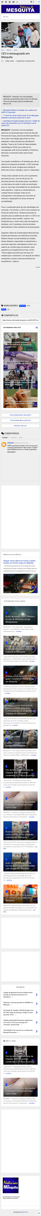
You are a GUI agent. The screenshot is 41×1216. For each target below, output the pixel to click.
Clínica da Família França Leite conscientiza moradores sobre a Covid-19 (18, 363)
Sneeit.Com (24, 1212)
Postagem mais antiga (20, 420)
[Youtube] (13, 2)
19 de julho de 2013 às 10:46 (21, 443)
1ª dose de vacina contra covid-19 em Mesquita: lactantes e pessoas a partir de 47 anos (20, 117)
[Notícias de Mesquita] (20, 12)
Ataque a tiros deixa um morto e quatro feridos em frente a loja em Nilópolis (19, 562)
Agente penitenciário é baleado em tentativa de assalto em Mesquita (19, 898)
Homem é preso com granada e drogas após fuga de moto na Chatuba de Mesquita (20, 649)
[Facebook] (6, 2)
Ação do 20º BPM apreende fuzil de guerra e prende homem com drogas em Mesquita (20, 866)
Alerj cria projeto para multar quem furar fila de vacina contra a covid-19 (19, 402)
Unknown (10, 443)
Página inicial (20, 426)
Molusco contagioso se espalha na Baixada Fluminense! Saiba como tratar (20, 805)
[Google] (10, 2)
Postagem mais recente (20, 415)
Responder (10, 452)
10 (6, 891)
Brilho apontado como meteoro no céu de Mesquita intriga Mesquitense (20, 619)
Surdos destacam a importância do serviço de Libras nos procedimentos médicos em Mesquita (20, 382)
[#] (2, 2)
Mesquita (9, 50)
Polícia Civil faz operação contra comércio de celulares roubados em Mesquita (19, 834)
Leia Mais (18, 631)
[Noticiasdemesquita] (20, 2)
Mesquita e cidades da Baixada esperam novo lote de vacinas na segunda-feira (18, 344)
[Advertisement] (17, 78)
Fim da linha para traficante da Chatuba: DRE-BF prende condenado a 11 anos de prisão (19, 773)
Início (2, 50)
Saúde (15, 50)
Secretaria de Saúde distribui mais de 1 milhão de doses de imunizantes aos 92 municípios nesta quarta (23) (20, 123)
